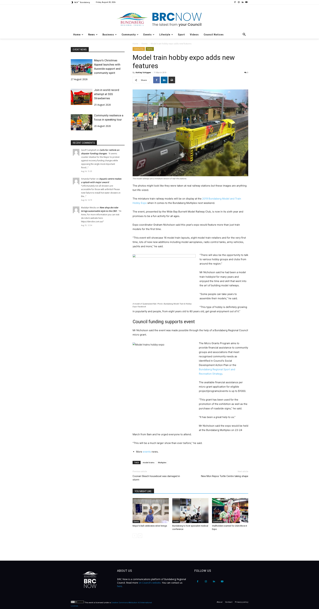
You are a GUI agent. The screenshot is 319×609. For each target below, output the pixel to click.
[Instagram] (239, 2)
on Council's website (150, 582)
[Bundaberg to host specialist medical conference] (190, 510)
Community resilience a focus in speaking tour (108, 117)
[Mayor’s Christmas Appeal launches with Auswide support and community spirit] (81, 67)
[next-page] (140, 536)
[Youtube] (246, 2)
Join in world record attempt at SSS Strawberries (106, 94)
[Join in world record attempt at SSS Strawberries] (81, 97)
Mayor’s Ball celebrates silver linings (150, 526)
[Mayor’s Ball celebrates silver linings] (151, 510)
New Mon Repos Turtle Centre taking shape (224, 476)
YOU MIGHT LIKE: (143, 491)
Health (176, 521)
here (119, 586)
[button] (244, 35)
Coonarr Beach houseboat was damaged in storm (156, 478)
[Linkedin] (242, 2)
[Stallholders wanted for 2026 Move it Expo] (230, 510)
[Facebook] (235, 2)
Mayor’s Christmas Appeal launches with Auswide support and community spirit (107, 66)
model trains (148, 462)
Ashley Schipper (143, 72)
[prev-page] (135, 536)
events (147, 451)
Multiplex (162, 462)
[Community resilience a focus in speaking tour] (81, 122)
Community (138, 49)
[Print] (171, 80)
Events (145, 43)
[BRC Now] (159, 19)
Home (135, 43)
